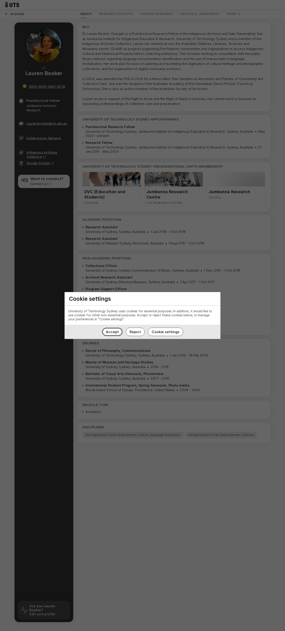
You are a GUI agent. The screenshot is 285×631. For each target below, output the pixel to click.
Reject (135, 332)
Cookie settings (165, 332)
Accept (112, 332)
